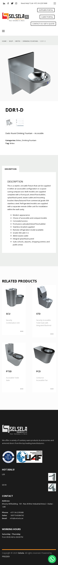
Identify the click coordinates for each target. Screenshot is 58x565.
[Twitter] (12, 3)
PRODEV (6, 556)
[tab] (10, 169)
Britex (18, 140)
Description (10, 169)
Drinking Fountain (29, 140)
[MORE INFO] (21, 331)
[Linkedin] (4, 3)
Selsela (21, 553)
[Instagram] (16, 3)
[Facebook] (8, 3)
